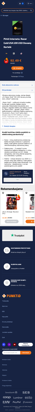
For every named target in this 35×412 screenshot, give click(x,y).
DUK (3, 337)
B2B (3, 311)
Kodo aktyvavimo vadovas (10, 85)
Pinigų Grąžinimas (6, 385)
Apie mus (5, 306)
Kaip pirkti (5, 316)
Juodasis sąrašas (7, 332)
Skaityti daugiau (9, 126)
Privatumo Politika (7, 380)
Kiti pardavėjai (6, 90)
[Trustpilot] (17, 179)
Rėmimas (4, 364)
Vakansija (4, 370)
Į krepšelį (19, 68)
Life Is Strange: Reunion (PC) (10, 212)
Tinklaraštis (5, 301)
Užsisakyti (25, 352)
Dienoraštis (5, 327)
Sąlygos (4, 375)
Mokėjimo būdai (6, 359)
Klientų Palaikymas (25, 344)
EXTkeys (21, 76)
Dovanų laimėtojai (7, 322)
